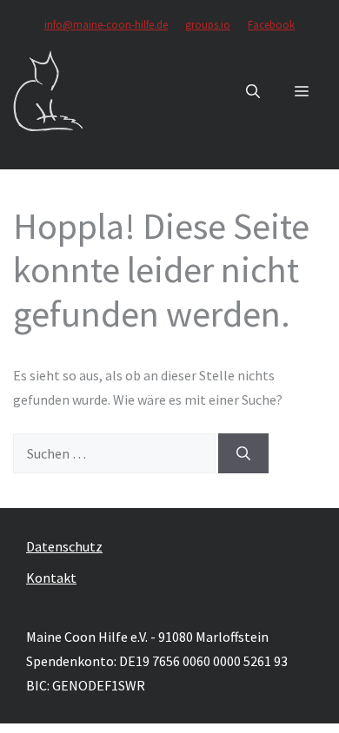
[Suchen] (243, 453)
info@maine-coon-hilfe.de (106, 24)
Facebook (271, 24)
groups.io (207, 24)
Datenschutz (64, 546)
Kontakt (51, 577)
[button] (253, 91)
